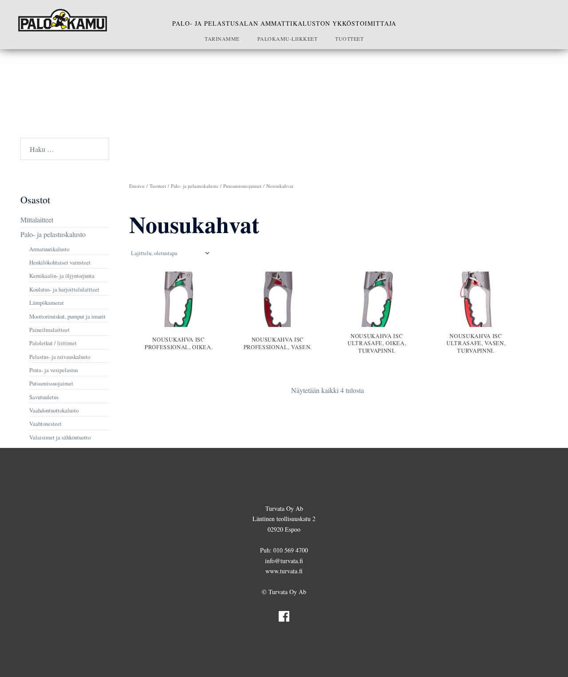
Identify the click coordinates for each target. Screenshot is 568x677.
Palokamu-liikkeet (287, 38)
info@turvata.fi (284, 560)
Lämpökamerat (46, 303)
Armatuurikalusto (49, 249)
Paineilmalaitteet (49, 330)
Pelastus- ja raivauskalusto (59, 357)
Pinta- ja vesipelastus (53, 370)
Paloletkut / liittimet (53, 343)
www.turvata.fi (284, 571)
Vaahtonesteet (45, 424)
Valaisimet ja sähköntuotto (60, 437)
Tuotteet (349, 38)
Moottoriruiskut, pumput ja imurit (67, 316)
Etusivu (137, 186)
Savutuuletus (44, 397)
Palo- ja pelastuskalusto (194, 186)
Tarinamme (222, 38)
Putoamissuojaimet (242, 186)
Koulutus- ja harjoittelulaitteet (64, 289)
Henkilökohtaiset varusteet (60, 262)
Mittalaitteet (36, 219)
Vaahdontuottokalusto (54, 410)
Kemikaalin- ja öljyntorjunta (62, 276)
